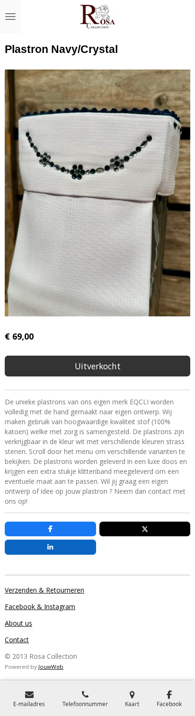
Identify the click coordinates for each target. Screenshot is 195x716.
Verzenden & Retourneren (44, 589)
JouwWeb (50, 666)
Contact (17, 639)
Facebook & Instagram (40, 606)
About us (18, 623)
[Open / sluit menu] (10, 16)
